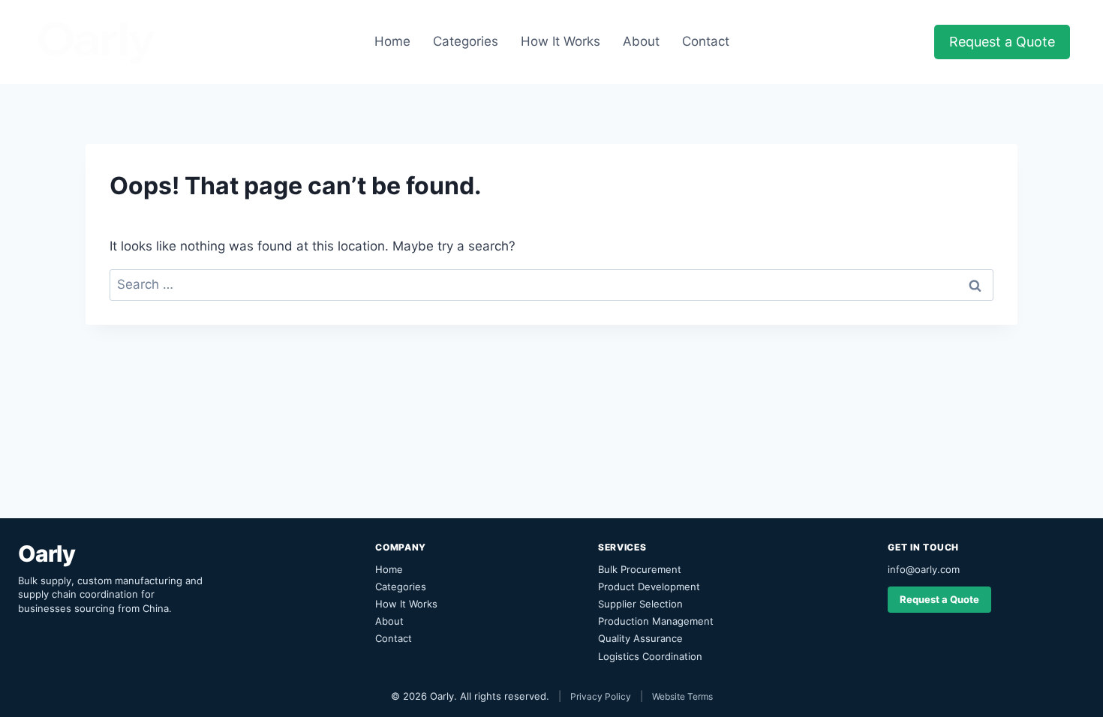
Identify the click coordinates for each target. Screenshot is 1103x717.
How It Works (560, 41)
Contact (705, 41)
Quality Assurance (640, 638)
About (641, 41)
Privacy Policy (600, 696)
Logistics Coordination (650, 656)
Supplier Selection (640, 604)
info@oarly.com (924, 569)
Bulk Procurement (639, 569)
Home (392, 41)
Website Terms (682, 696)
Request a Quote (1002, 42)
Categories (465, 41)
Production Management (656, 621)
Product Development (649, 586)
